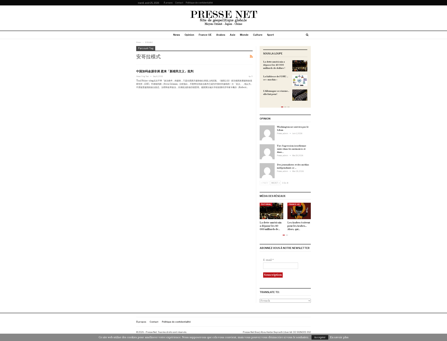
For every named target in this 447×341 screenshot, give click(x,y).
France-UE (205, 34)
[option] (285, 82)
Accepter (320, 337)
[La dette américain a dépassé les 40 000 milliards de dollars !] (299, 65)
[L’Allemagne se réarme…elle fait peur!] (299, 95)
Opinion (189, 34)
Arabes (220, 34)
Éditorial (266, 204)
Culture (257, 34)
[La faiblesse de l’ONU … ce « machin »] (299, 80)
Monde (244, 34)
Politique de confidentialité (199, 2)
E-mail (268, 260)
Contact (179, 2)
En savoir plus (339, 337)
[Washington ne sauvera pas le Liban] (267, 132)
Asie (232, 34)
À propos (168, 2)
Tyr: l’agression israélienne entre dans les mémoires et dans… (291, 149)
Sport (270, 34)
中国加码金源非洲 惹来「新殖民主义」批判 (164, 71)
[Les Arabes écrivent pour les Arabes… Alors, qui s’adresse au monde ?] (299, 211)
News (176, 34)
